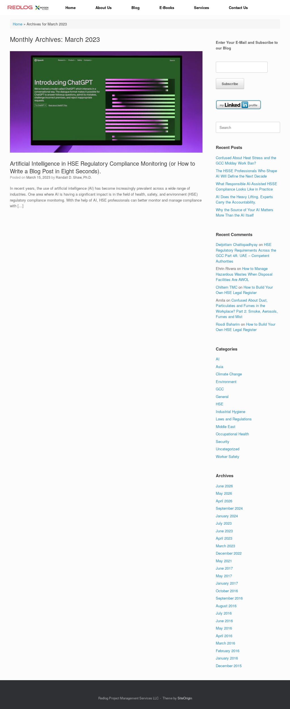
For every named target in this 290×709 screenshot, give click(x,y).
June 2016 (224, 620)
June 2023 (224, 530)
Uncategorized (227, 448)
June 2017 (224, 568)
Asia (219, 366)
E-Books (166, 7)
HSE (219, 404)
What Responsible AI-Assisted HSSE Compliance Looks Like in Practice (246, 186)
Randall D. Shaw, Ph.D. (74, 177)
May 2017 (224, 575)
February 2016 (227, 650)
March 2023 (225, 545)
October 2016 (227, 590)
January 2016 (227, 658)
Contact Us (238, 7)
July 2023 (224, 523)
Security (222, 441)
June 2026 (224, 485)
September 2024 (229, 508)
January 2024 (227, 515)
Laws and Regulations (234, 418)
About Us (103, 7)
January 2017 (227, 583)
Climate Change (229, 374)
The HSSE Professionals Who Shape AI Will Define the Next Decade (246, 173)
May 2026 (224, 493)
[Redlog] (28, 7)
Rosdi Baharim (228, 324)
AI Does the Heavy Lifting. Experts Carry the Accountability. (244, 199)
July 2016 (224, 613)
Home (70, 7)
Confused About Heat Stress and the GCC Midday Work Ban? (246, 160)
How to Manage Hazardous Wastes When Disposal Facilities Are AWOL (244, 274)
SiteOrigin (185, 698)
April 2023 (224, 538)
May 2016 (224, 628)
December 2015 (229, 665)
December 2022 (229, 553)
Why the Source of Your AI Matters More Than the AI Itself (244, 212)
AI (217, 359)
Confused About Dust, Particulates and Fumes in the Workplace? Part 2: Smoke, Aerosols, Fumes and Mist (247, 308)
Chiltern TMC (226, 287)
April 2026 (224, 500)
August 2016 (226, 605)
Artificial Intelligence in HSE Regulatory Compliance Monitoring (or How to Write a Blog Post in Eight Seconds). (102, 167)
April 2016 (224, 635)
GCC (220, 389)
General (222, 396)
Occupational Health (232, 433)
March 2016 (225, 643)
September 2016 (229, 598)
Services (201, 7)
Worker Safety (227, 456)
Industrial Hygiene (230, 411)
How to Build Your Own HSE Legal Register (244, 289)
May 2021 (224, 560)
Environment (226, 381)
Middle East (225, 426)
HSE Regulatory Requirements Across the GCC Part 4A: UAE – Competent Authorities (246, 253)
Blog (135, 7)
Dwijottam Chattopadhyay (237, 244)
